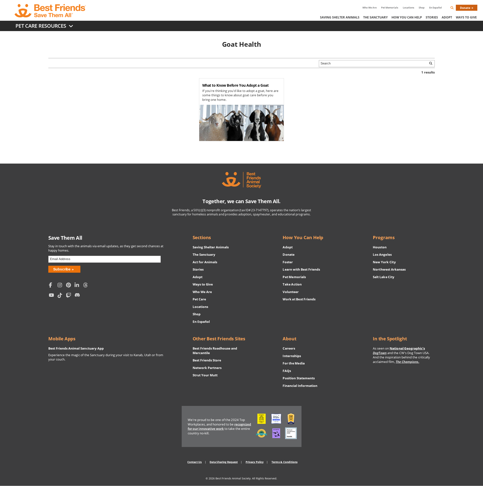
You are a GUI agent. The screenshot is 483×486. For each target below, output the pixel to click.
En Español (435, 7)
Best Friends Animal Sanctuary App (76, 348)
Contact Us (194, 462)
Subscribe (62, 269)
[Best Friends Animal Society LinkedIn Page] (78, 285)
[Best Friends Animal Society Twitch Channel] (69, 296)
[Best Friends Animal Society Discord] (78, 296)
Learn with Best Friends (301, 269)
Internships (292, 356)
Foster (288, 262)
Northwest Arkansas (389, 269)
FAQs (287, 371)
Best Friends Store (207, 360)
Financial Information (300, 385)
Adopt (447, 17)
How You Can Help (406, 17)
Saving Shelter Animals (339, 17)
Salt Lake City (383, 277)
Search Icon (455, 8)
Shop (422, 7)
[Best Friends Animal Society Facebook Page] (52, 285)
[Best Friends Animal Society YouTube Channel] (52, 296)
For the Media (294, 363)
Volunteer (290, 292)
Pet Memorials (389, 7)
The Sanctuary (375, 17)
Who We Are (369, 7)
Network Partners (207, 368)
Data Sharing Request (224, 462)
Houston (379, 247)
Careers (289, 348)
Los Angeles (382, 254)
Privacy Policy (255, 462)
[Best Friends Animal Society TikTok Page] (61, 296)
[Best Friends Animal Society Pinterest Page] (69, 285)
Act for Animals (205, 262)
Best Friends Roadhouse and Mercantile (215, 350)
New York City (384, 262)
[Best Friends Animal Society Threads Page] (87, 285)
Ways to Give (203, 284)
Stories (432, 17)
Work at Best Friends (299, 299)
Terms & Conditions (284, 462)
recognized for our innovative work (219, 426)
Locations (408, 7)
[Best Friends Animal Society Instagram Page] (61, 285)
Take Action (292, 284)
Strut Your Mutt (205, 375)
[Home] (50, 11)
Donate (465, 8)
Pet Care (199, 299)
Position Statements (299, 378)
